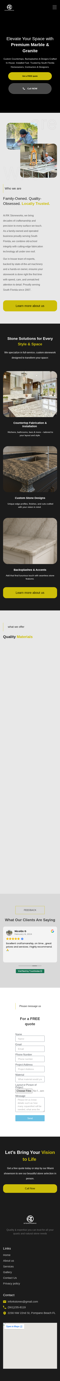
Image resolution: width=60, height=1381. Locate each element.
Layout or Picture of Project (25, 1086)
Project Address (24, 1065)
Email (18, 1044)
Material (19, 1075)
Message (20, 1096)
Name (18, 1034)
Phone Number (23, 1054)
